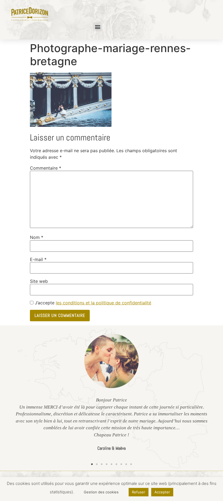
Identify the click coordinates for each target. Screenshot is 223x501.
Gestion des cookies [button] (101, 492)
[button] (97, 26)
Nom (36, 237)
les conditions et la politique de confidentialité (103, 302)
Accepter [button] (162, 492)
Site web (39, 281)
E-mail (38, 259)
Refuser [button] (138, 492)
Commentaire (45, 168)
